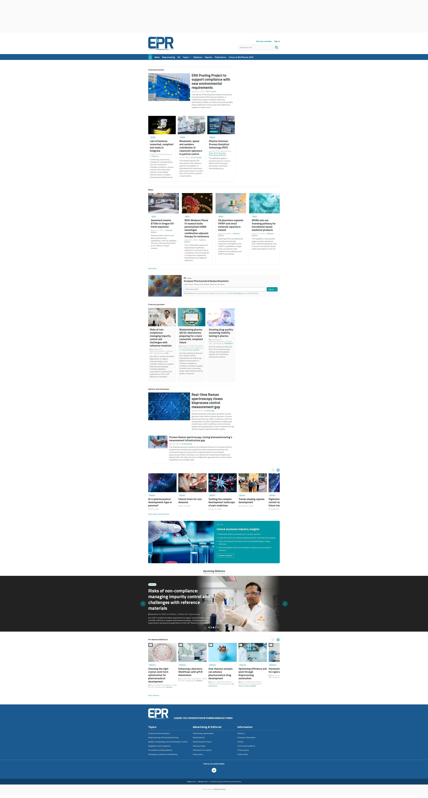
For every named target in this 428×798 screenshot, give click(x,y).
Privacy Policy (254, 293)
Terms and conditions (246, 746)
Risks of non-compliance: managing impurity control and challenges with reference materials (161, 338)
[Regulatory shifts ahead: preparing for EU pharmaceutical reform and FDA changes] (211, 627)
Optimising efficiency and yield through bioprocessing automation (253, 673)
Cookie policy (242, 754)
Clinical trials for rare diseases (190, 500)
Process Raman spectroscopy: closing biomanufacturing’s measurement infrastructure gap (200, 438)
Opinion (152, 495)
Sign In (277, 41)
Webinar (152, 584)
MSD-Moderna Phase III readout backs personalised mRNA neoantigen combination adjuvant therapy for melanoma (196, 228)
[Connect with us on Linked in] (214, 770)
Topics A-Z (191, 782)
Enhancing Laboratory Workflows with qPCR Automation (190, 672)
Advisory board (199, 746)
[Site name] (161, 49)
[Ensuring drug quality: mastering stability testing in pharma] (215, 627)
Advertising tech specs (202, 742)
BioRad (199, 681)
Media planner (199, 737)
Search (276, 47)
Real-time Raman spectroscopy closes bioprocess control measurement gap (207, 401)
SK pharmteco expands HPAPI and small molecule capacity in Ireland (230, 225)
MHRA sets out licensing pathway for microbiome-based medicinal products (264, 225)
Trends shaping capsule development (251, 500)
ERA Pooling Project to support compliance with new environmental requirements (211, 81)
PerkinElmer (228, 344)
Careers (240, 742)
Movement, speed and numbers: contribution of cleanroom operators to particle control (190, 147)
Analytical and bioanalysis (159, 733)
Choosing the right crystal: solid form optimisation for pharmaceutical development (158, 675)
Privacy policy (243, 750)
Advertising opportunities (203, 733)
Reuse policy (198, 754)
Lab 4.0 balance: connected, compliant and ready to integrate (161, 146)
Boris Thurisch (211, 91)
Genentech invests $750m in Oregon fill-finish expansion (163, 223)
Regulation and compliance (159, 746)
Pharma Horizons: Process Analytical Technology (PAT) (219, 144)
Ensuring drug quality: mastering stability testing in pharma (221, 333)
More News (152, 268)
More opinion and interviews (158, 514)
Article (153, 137)
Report (212, 137)
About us (241, 733)
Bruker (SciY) (213, 153)
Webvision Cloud (219, 789)
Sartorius (155, 156)
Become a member (264, 41)
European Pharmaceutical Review (217, 154)
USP (166, 353)
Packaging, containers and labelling (162, 754)
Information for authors (202, 750)
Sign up (271, 289)
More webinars (153, 695)
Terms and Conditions (236, 293)
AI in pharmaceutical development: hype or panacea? (160, 502)
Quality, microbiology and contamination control (167, 742)
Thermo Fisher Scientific (190, 350)
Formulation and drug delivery (160, 750)
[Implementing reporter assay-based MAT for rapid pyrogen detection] (209, 627)
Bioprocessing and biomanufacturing (163, 737)
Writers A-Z (202, 782)
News (154, 216)
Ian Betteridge (209, 411)
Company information (246, 737)
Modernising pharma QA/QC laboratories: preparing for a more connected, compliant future (191, 336)
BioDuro (170, 687)
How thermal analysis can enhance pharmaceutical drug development (220, 673)
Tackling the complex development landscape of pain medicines (221, 502)
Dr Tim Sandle (196, 157)
